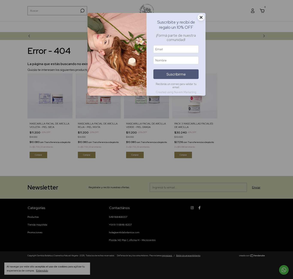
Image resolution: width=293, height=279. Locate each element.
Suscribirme (176, 74)
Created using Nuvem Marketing (176, 92)
